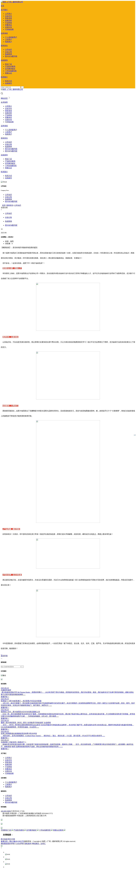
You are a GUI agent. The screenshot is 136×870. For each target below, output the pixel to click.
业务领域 (4, 33)
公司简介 (8, 14)
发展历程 (8, 20)
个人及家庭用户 (11, 37)
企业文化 (8, 16)
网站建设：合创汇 (39, 843)
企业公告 (8, 52)
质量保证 (8, 25)
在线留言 (8, 83)
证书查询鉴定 (10, 69)
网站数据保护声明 (7, 843)
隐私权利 (27, 843)
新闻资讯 (4, 46)
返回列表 (4, 656)
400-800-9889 (5, 811)
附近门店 (8, 64)
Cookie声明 (19, 843)
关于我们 (4, 10)
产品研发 (8, 23)
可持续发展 (9, 29)
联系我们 (4, 77)
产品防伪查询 (10, 66)
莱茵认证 (8, 73)
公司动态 (8, 49)
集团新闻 (8, 54)
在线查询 (4, 60)
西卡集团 (4, 839)
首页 (2, 6)
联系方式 (8, 81)
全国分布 (8, 27)
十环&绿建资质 (11, 71)
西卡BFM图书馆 (11, 56)
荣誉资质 (8, 18)
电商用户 (8, 42)
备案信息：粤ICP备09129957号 (12, 841)
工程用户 (8, 39)
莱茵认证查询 (58, 830)
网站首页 (4, 98)
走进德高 (4, 102)
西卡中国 (11, 839)
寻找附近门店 (6, 830)
